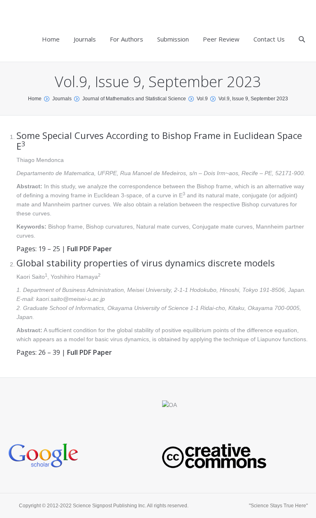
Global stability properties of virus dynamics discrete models (145, 263)
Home (35, 99)
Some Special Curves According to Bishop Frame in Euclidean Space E (159, 140)
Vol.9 (202, 99)
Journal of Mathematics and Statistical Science (134, 99)
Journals (62, 99)
